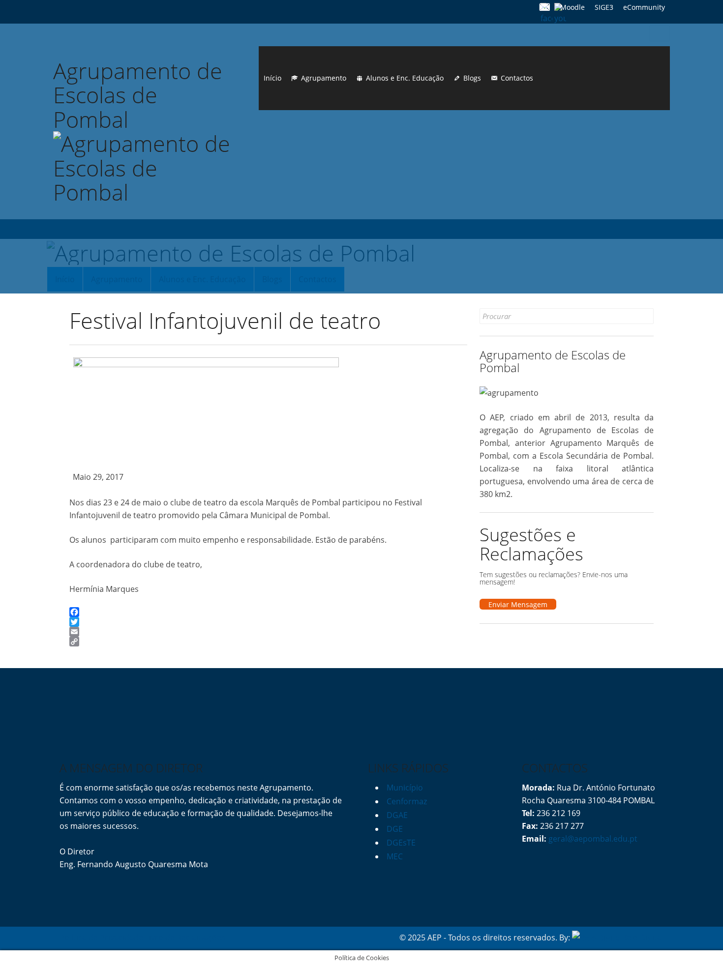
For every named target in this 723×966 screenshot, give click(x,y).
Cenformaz (407, 801)
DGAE (397, 815)
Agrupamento (323, 78)
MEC (395, 856)
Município (405, 787)
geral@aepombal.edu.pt (591, 838)
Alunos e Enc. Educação (405, 78)
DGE (395, 828)
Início (272, 78)
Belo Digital (642, 937)
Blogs (472, 78)
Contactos (517, 78)
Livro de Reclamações (185, 937)
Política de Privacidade (101, 937)
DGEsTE (401, 842)
